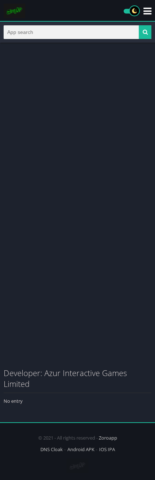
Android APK (80, 449)
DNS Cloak (51, 449)
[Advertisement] (77, 127)
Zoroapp (108, 438)
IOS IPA (107, 449)
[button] (145, 32)
